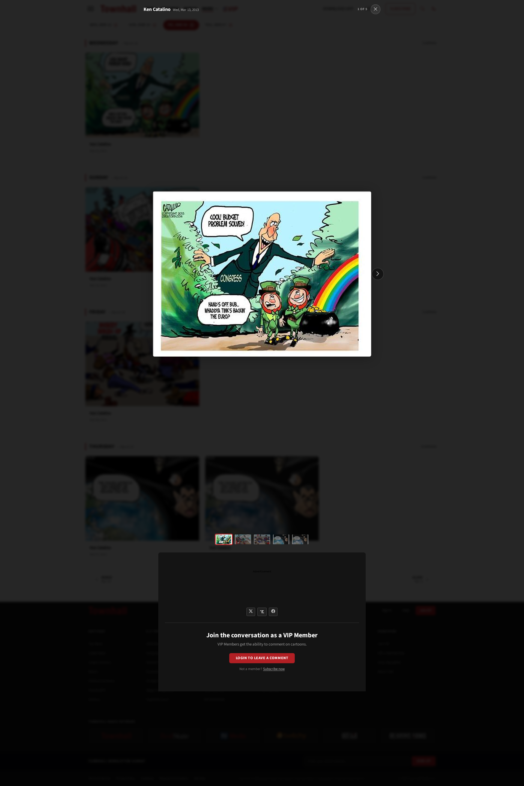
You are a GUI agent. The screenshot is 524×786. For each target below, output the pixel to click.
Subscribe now (274, 669)
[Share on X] (250, 612)
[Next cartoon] (378, 274)
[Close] (375, 9)
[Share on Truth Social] (262, 612)
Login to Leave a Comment (262, 658)
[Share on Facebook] (273, 612)
